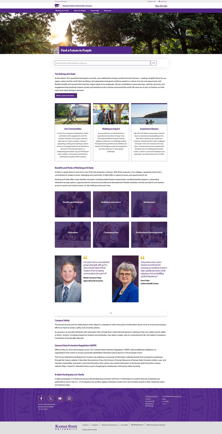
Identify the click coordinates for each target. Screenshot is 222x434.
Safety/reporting (151, 396)
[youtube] (60, 398)
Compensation (111, 232)
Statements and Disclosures (109, 425)
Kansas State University (61, 1)
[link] (73, 204)
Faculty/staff (149, 401)
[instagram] (69, 398)
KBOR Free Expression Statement (156, 425)
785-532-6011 (43, 409)
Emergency (95, 425)
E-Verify (76, 379)
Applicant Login (152, 1)
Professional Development (149, 232)
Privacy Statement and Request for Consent (75, 357)
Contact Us (85, 425)
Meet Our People (80, 11)
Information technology (149, 405)
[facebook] (41, 398)
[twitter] (51, 398)
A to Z (164, 404)
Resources (107, 11)
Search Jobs (95, 11)
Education (73, 232)
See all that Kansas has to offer (153, 154)
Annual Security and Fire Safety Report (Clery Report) (79, 324)
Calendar (165, 401)
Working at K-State (62, 11)
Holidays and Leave (111, 202)
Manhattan (79, 133)
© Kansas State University (89, 429)
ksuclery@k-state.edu (75, 338)
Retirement (149, 202)
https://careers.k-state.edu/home (75, 366)
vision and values (62, 90)
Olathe (64, 136)
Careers (148, 399)
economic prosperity (117, 146)
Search (154, 63)
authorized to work (62, 382)
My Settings (163, 1)
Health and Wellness (73, 202)
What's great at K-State (65, 95)
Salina (86, 133)
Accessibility (124, 425)
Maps (164, 399)
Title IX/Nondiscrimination (171, 396)
